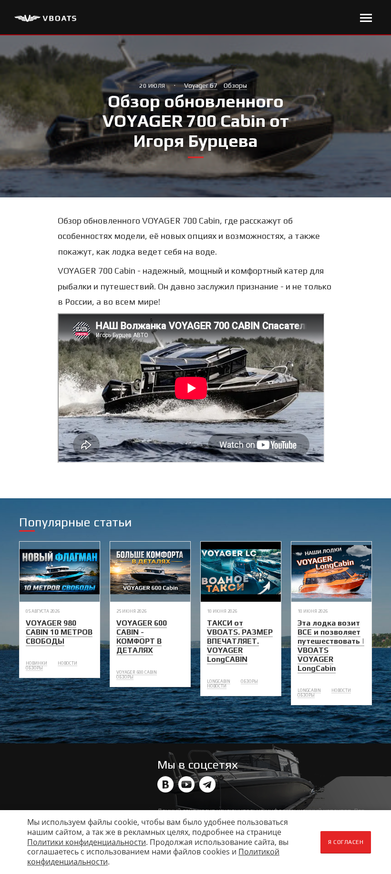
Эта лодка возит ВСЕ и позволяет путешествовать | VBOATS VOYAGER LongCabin (331, 645)
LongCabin (218, 681)
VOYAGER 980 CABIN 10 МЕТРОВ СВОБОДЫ (59, 632)
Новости (67, 663)
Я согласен (345, 842)
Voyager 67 (200, 85)
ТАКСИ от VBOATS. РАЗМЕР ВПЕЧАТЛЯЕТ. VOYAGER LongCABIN (240, 641)
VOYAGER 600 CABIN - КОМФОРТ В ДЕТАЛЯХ (141, 636)
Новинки (36, 663)
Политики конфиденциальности (86, 842)
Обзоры (235, 85)
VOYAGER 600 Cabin (136, 672)
